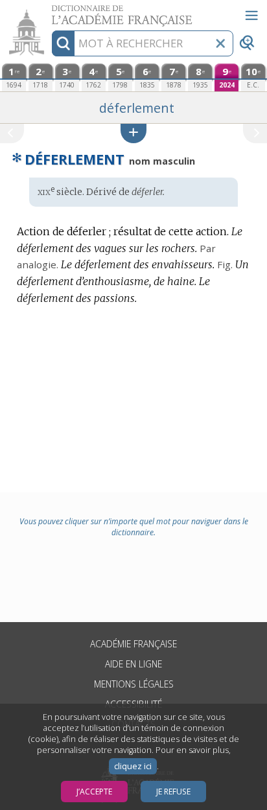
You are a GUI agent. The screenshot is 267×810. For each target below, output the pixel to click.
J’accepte (94, 791)
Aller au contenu (49, 11)
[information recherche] (63, 43)
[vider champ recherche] (220, 43)
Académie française (133, 644)
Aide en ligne (133, 664)
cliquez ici (133, 766)
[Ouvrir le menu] (251, 15)
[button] (133, 133)
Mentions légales (134, 684)
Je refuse (173, 791)
